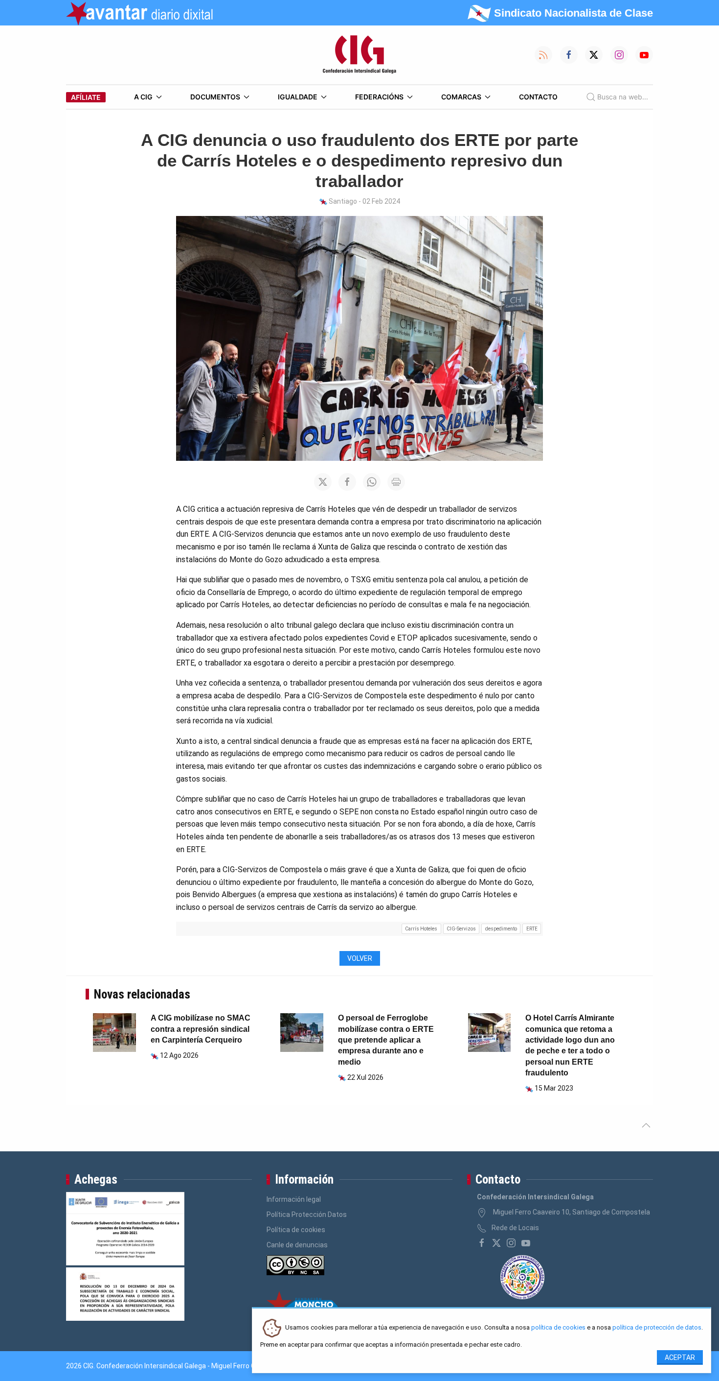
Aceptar (680, 1357)
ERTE (532, 928)
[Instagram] (511, 1243)
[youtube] (526, 1243)
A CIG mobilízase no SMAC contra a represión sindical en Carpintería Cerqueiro (200, 1029)
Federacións (379, 97)
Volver (359, 958)
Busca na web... (622, 97)
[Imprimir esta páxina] (396, 482)
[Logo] (359, 54)
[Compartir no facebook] (347, 482)
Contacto (538, 97)
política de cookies (558, 1328)
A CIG (143, 97)
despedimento (501, 928)
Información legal (294, 1199)
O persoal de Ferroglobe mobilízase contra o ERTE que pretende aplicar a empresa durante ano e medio (386, 1040)
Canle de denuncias (297, 1245)
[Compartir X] (323, 482)
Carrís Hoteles (421, 928)
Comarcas (461, 97)
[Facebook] (482, 1243)
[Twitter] (496, 1243)
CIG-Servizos (461, 928)
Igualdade (297, 97)
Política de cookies (296, 1230)
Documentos (215, 97)
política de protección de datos (656, 1328)
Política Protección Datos (307, 1214)
